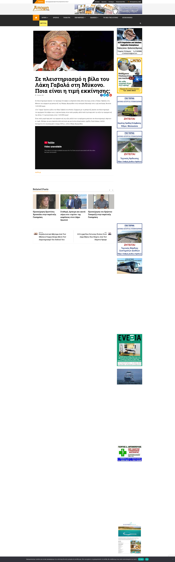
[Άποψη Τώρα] (36, 18)
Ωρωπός (104, 2)
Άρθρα (44, 17)
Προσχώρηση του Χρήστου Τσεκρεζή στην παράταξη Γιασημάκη (100, 214)
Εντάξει (141, 559)
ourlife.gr (38, 172)
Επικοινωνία (127, 17)
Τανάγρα (111, 2)
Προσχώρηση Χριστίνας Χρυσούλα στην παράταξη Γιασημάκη (63, 1)
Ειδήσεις (93, 17)
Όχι (147, 559)
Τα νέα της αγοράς (110, 17)
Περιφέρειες (79, 17)
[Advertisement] (129, 193)
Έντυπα (97, 2)
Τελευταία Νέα (120, 2)
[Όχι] (173, 559)
